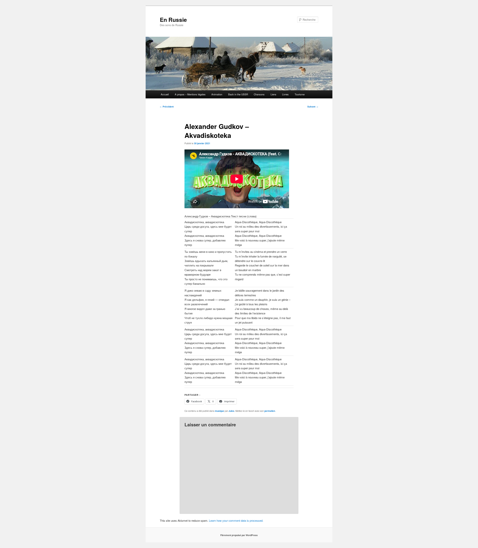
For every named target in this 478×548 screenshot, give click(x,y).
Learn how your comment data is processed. (236, 520)
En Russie (173, 19)
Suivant (312, 106)
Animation (216, 94)
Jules (231, 411)
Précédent (167, 106)
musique (219, 411)
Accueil (165, 94)
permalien (269, 411)
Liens (273, 94)
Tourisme (300, 94)
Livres (285, 94)
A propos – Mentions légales (190, 94)
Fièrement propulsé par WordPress (239, 535)
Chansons (259, 94)
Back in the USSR (238, 94)
